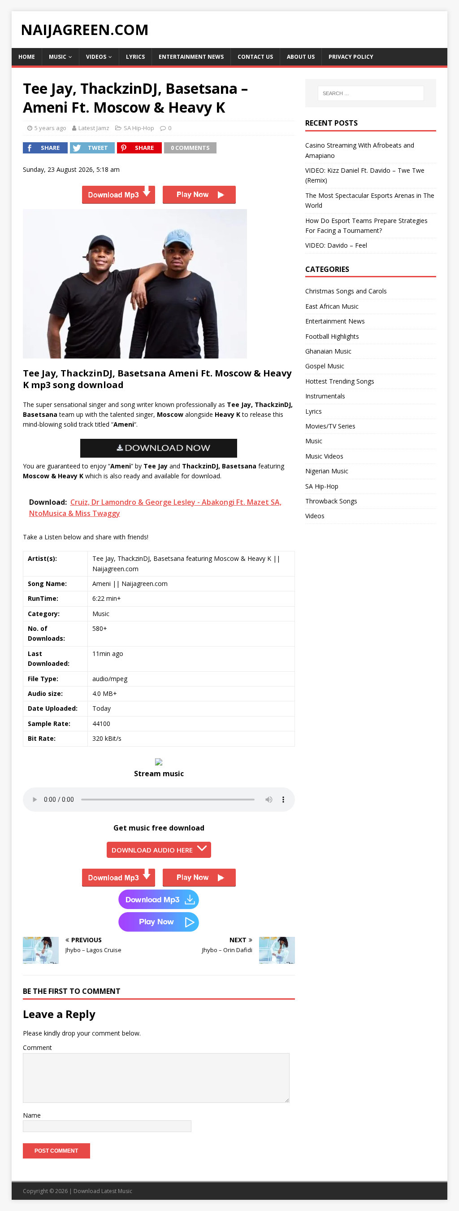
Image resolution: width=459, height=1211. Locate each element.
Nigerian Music (326, 471)
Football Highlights (332, 336)
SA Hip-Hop (139, 128)
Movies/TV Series (330, 426)
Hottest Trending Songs (339, 381)
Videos (96, 57)
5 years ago (50, 128)
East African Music (332, 306)
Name (32, 1115)
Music (57, 57)
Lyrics (135, 57)
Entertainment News (191, 57)
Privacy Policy (351, 57)
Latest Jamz (93, 128)
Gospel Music (324, 366)
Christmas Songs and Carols (346, 291)
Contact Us (255, 57)
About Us (301, 57)
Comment (37, 1047)
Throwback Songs (331, 501)
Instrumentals (325, 396)
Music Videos (324, 456)
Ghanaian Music (328, 351)
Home (26, 57)
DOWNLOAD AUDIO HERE (152, 849)
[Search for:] (371, 93)
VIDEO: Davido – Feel (336, 245)
